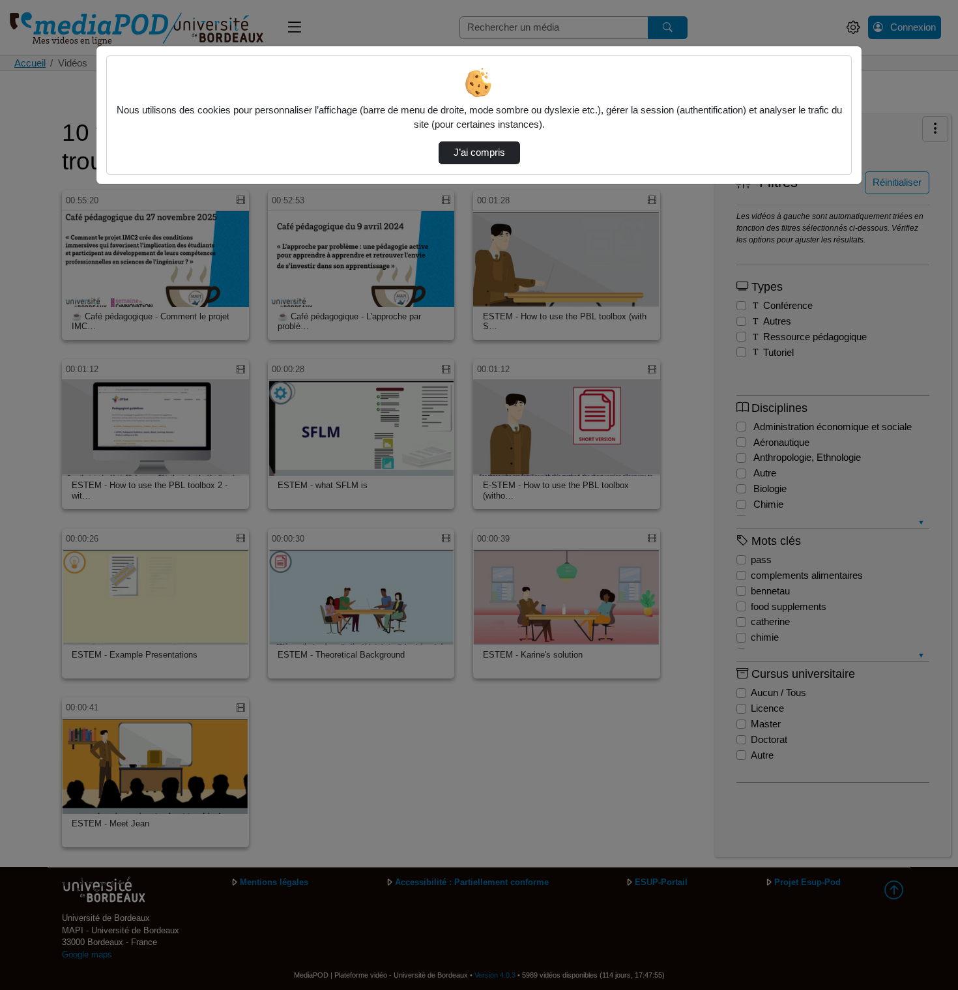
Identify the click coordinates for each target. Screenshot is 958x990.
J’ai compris (479, 152)
